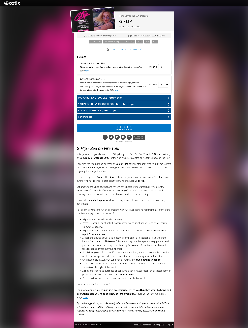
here (87, 70)
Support (169, 324)
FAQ (162, 324)
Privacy (156, 324)
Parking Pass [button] (85, 116)
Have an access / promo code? (126, 49)
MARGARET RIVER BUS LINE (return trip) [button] (100, 97)
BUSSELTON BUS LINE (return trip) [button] (97, 110)
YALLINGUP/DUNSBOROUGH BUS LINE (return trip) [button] (106, 104)
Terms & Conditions (142, 324)
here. (85, 297)
